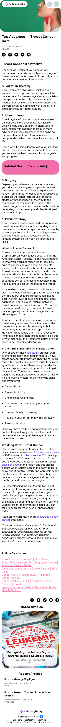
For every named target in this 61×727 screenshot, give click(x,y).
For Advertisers (14, 722)
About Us (42, 720)
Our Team (17, 720)
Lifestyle (9, 702)
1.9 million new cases (46, 452)
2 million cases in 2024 (34, 455)
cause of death (11, 464)
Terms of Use (29, 722)
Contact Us (30, 720)
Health (6, 49)
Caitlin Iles (6, 47)
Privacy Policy (45, 722)
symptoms (33, 352)
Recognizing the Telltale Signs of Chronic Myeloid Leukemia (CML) (30, 654)
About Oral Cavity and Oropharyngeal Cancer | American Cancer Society (30, 564)
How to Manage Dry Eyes (19, 679)
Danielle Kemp (11, 683)
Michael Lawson (11, 700)
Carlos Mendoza (23, 660)
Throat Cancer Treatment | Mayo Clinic (25, 559)
